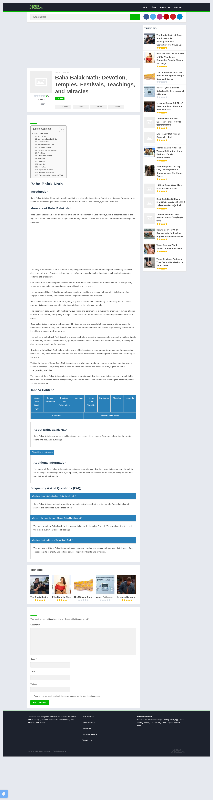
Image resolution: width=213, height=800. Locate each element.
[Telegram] (180, 17)
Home (144, 7)
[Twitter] (153, 17)
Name (33, 659)
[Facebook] (146, 17)
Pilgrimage (41, 158)
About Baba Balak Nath (46, 145)
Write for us (87, 740)
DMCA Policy (88, 716)
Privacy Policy (88, 722)
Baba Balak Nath (41, 134)
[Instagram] (160, 17)
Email (33, 671)
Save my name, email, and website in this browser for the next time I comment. (67, 696)
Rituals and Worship (45, 156)
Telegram (117, 107)
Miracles (42, 161)
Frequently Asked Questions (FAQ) (51, 175)
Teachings (41, 153)
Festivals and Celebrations (47, 150)
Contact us (165, 7)
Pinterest (99, 107)
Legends (42, 164)
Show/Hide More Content (42, 452)
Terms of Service (89, 734)
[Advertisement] (83, 46)
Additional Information (46, 172)
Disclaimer (86, 728)
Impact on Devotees (46, 169)
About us (178, 7)
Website (33, 684)
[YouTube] (166, 17)
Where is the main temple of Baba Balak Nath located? (57, 518)
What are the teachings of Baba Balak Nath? (52, 540)
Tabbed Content (43, 142)
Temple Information (44, 147)
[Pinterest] (173, 17)
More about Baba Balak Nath (48, 139)
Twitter (80, 107)
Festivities (42, 167)
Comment (35, 625)
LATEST (65, 72)
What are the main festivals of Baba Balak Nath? (54, 496)
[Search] (135, 17)
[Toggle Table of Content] (60, 129)
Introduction (42, 136)
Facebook (64, 107)
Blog (154, 7)
